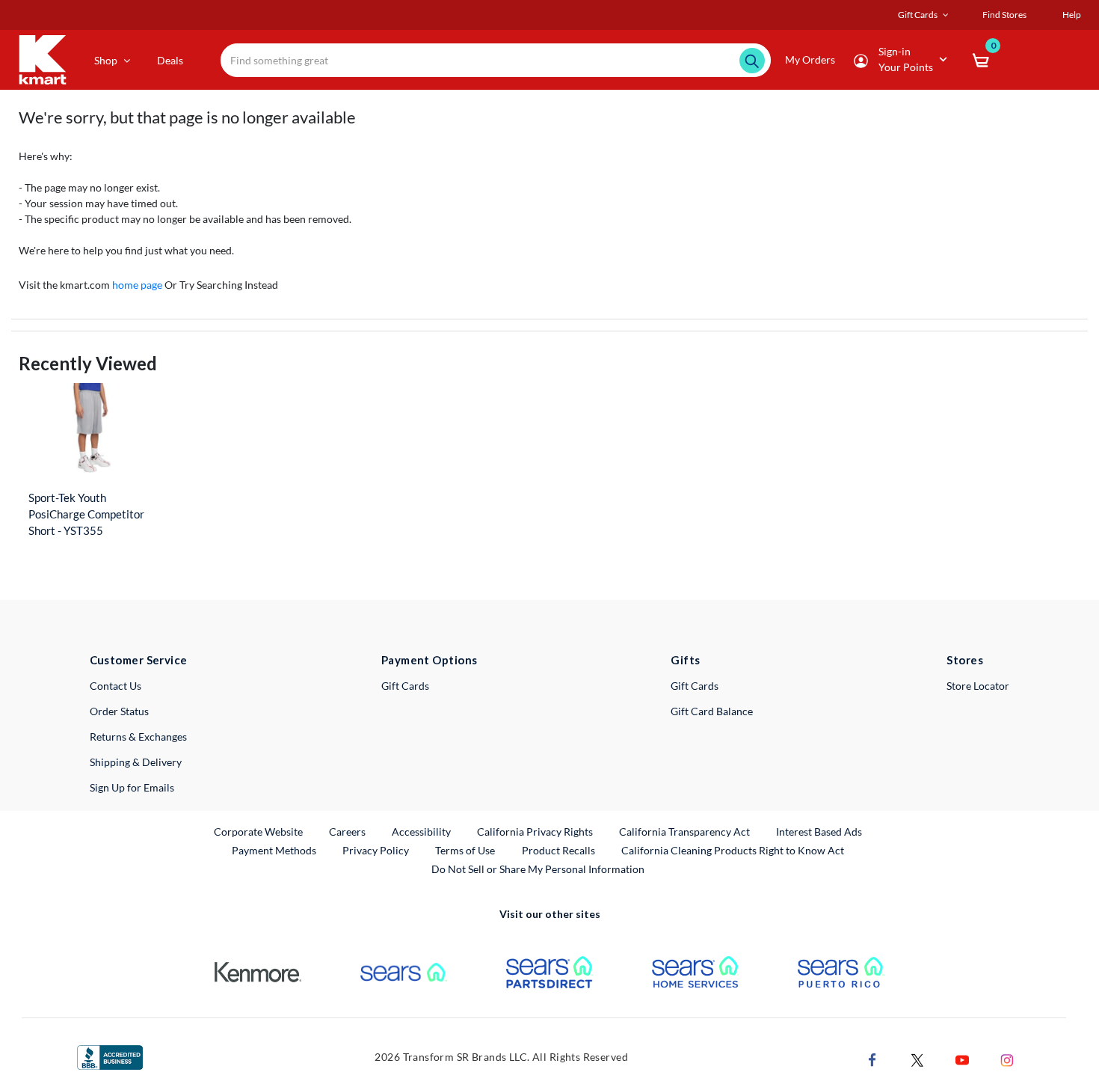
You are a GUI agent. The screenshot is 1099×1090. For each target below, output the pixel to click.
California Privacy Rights (535, 831)
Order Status (119, 711)
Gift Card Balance (712, 711)
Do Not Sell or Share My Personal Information (537, 869)
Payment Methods (274, 850)
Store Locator (977, 685)
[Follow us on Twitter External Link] (917, 1059)
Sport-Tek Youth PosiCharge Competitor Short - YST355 (86, 514)
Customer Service (139, 660)
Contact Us (115, 685)
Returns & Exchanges (138, 736)
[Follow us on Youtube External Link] (962, 1059)
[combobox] (496, 60)
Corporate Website (259, 831)
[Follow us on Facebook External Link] (872, 1059)
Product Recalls (559, 850)
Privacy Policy (375, 850)
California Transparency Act (684, 831)
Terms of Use (465, 850)
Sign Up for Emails (132, 787)
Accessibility (421, 831)
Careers (348, 831)
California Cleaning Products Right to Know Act (732, 850)
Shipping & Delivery (136, 762)
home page (137, 284)
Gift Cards (405, 685)
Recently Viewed (88, 363)
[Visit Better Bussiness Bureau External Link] (110, 1056)
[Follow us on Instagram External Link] (1007, 1059)
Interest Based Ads (819, 831)
